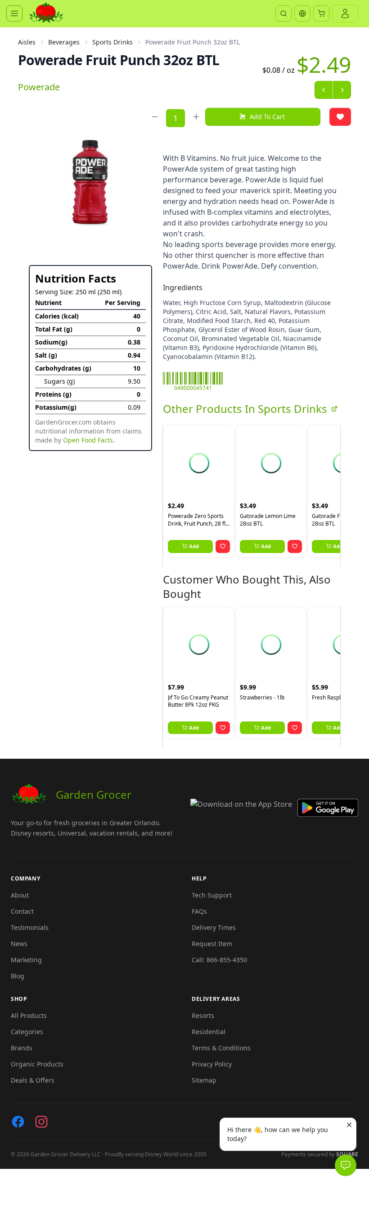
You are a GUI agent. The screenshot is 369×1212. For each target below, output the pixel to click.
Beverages (64, 42)
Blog (17, 976)
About (20, 895)
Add (194, 546)
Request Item (212, 943)
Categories (27, 1031)
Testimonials (30, 927)
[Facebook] (18, 1122)
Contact (22, 911)
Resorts (203, 1015)
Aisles (27, 42)
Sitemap (204, 1080)
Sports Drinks (112, 42)
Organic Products (37, 1064)
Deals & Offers (32, 1080)
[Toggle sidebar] (14, 13)
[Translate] (302, 13)
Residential (208, 1031)
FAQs (199, 911)
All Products (29, 1015)
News (19, 943)
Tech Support (212, 895)
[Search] (283, 13)
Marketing (26, 959)
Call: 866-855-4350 (219, 959)
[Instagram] (41, 1122)
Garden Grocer (93, 794)
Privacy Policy (212, 1064)
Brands (21, 1048)
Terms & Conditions (221, 1048)
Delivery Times (214, 927)
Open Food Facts (88, 440)
